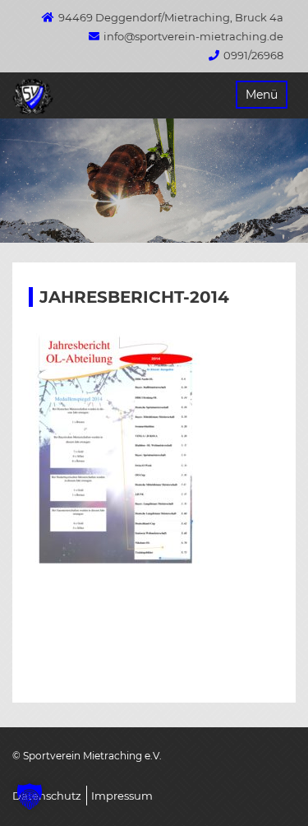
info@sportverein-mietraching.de (193, 36)
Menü (262, 94)
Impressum (122, 795)
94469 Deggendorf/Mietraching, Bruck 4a (170, 17)
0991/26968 (253, 55)
